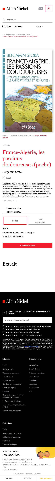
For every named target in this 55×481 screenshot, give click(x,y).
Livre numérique (40, 220)
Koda (5, 429)
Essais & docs (34, 369)
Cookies (6, 391)
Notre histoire (8, 369)
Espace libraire (8, 376)
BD (30, 391)
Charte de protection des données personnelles (13, 396)
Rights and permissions (12, 384)
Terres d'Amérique (10, 444)
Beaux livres (34, 388)
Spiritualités (34, 376)
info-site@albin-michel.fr (31, 346)
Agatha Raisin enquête (12, 433)
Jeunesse (33, 384)
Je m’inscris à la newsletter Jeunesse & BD (23, 335)
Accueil (5, 35)
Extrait (8, 178)
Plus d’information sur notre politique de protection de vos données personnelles (27, 348)
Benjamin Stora (12, 172)
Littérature (33, 365)
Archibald (6, 441)
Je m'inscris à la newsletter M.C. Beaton (22, 329)
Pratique (32, 380)
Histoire (27, 35)
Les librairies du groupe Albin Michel (14, 406)
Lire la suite (8, 200)
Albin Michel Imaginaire (12, 410)
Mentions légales (9, 388)
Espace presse (8, 380)
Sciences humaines (16, 35)
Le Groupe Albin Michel (12, 401)
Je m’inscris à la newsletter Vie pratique (22, 332)
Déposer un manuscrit (11, 373)
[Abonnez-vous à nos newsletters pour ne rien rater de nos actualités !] (39, 8)
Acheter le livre (27, 245)
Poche (15, 220)
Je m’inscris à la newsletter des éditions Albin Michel (28, 326)
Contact (6, 365)
